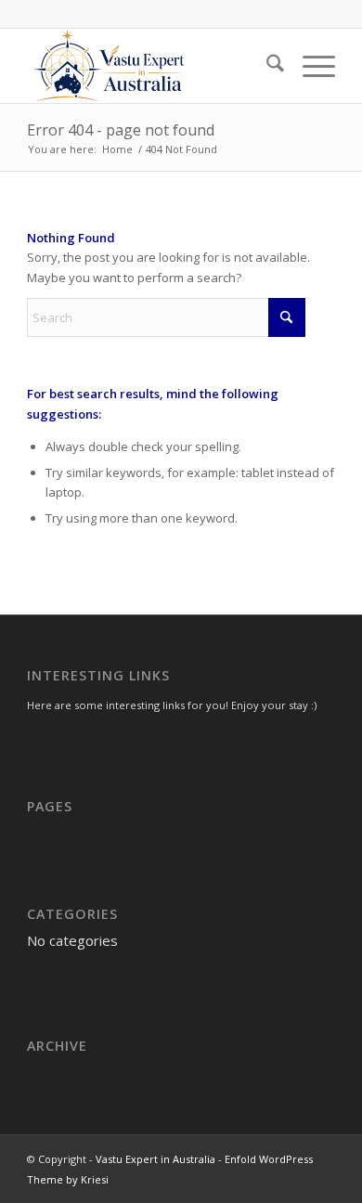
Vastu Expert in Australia (155, 1159)
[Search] (266, 66)
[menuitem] (266, 66)
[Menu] (309, 66)
